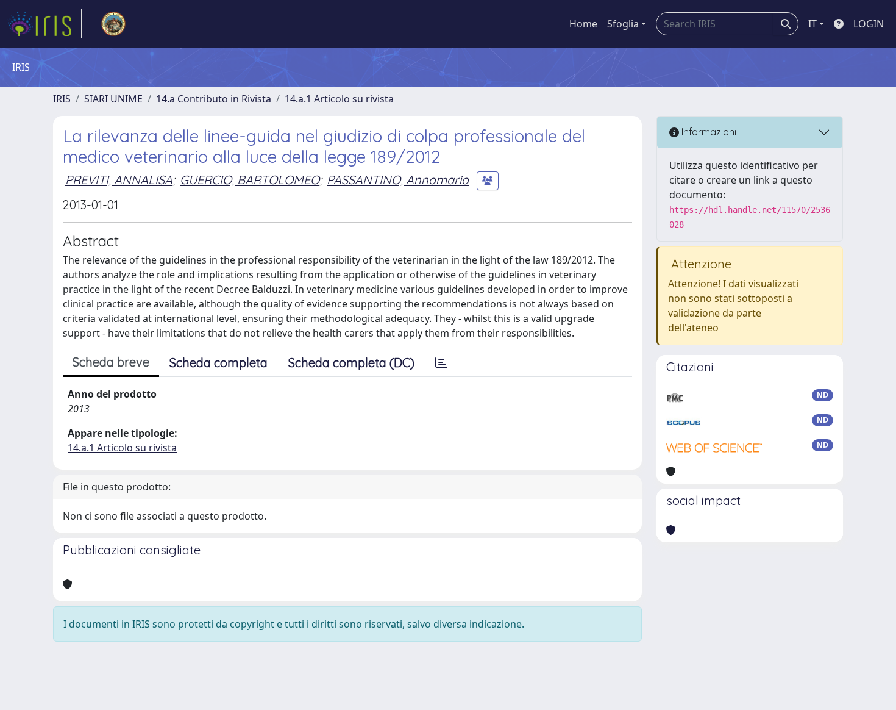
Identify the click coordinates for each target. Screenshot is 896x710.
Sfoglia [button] (623, 23)
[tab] (441, 363)
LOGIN (868, 23)
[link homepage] (44, 23)
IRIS (62, 99)
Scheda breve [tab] (111, 362)
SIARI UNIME (113, 99)
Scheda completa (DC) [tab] (351, 362)
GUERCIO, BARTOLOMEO (249, 179)
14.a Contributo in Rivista (213, 99)
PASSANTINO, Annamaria (398, 179)
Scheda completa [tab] (218, 362)
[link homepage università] (113, 23)
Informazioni (707, 132)
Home (583, 23)
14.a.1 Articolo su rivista (339, 99)
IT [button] (812, 23)
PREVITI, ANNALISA (118, 179)
